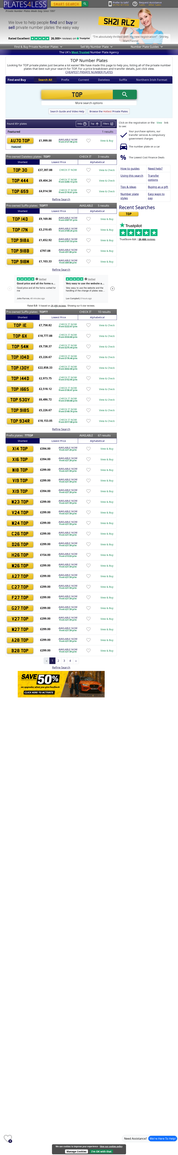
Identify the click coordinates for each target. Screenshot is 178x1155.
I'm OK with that (101, 1151)
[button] (60, 47)
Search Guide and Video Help (67, 111)
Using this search (131, 176)
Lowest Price (58, 162)
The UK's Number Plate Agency (89, 52)
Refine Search (61, 199)
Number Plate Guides (145, 47)
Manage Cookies (76, 1151)
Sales (142, 5)
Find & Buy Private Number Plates (36, 47)
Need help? (155, 168)
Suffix (123, 80)
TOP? (46, 157)
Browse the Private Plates (109, 111)
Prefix (65, 80)
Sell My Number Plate (94, 47)
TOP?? (43, 205)
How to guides (130, 168)
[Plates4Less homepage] (25, 4)
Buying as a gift (158, 187)
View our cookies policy (111, 1146)
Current (83, 80)
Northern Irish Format (151, 80)
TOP (129, 214)
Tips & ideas (128, 187)
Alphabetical (97, 162)
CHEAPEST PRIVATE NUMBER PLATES (89, 72)
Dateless (104, 80)
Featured (16, 146)
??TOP (29, 435)
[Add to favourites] (88, 141)
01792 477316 (121, 5)
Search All (45, 80)
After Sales (155, 5)
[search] (85, 4)
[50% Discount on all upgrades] (61, 684)
